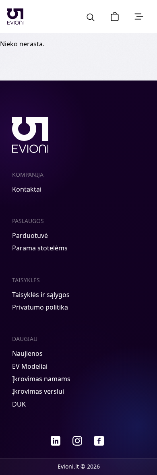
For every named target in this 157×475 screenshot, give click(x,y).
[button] (114, 16)
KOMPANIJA (27, 174)
